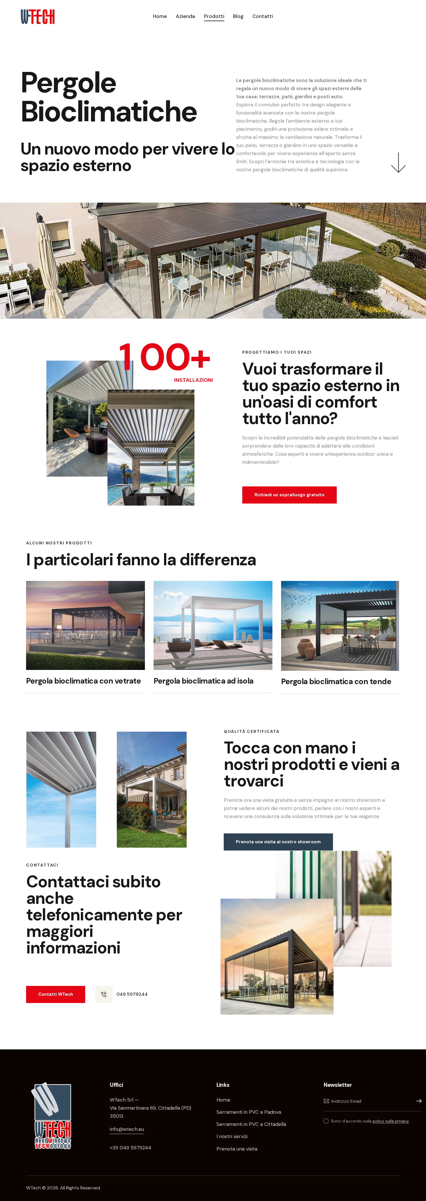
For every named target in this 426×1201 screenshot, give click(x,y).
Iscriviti (417, 1101)
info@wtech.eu (127, 1129)
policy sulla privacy (391, 1121)
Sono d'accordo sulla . (370, 1121)
